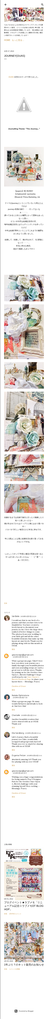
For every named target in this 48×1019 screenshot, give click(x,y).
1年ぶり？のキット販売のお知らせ (24, 964)
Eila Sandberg (18, 733)
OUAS (11, 77)
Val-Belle (15, 616)
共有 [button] (5, 603)
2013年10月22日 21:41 (28, 715)
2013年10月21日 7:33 (20, 697)
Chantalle (16, 715)
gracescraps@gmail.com (23, 655)
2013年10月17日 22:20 (28, 616)
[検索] (42, 4)
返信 (13, 649)
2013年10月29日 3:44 (34, 755)
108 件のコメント (15, 914)
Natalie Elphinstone (20, 695)
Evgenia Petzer (19, 755)
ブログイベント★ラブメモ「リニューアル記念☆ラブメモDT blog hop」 (24, 906)
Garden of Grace (19, 686)
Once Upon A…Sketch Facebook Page (26, 678)
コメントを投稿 (14, 969)
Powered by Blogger (26, 1011)
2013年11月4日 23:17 (20, 773)
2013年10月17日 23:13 (20, 657)
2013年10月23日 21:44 (33, 733)
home (7, 40)
